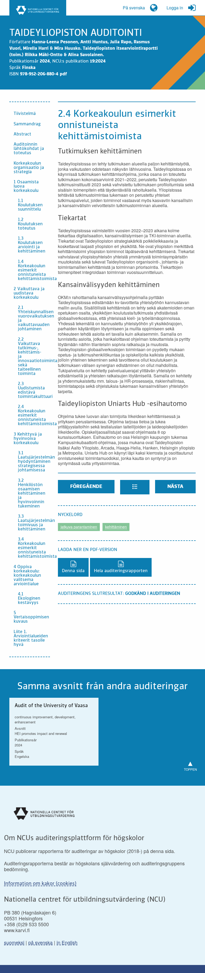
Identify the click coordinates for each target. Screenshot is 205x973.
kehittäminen (116, 526)
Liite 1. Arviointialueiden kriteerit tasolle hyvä (31, 638)
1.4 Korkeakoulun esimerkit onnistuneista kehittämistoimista (34, 270)
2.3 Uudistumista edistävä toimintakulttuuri (34, 390)
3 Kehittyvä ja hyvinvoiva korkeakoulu (28, 438)
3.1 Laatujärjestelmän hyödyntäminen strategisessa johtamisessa (34, 461)
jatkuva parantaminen (79, 526)
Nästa (175, 486)
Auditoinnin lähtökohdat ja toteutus (29, 148)
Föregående (86, 486)
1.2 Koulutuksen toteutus (30, 224)
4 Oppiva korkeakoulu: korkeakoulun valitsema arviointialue (27, 575)
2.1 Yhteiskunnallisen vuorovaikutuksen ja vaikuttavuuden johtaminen (34, 318)
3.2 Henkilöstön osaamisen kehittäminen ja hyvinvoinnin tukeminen (31, 494)
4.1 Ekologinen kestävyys (29, 598)
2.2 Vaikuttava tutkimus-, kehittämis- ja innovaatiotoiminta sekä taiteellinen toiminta (34, 357)
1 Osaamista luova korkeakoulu (26, 186)
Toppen (190, 764)
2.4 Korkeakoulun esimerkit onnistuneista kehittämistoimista (34, 415)
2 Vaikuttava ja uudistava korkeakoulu (29, 293)
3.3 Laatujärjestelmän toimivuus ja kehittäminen (34, 523)
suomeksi (14, 942)
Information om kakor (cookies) (40, 883)
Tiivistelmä (25, 114)
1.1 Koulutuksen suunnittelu (30, 205)
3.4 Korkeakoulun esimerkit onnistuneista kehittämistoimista (34, 548)
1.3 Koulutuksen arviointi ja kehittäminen (31, 245)
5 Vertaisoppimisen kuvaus (31, 617)
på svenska (40, 942)
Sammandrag (27, 124)
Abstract (22, 134)
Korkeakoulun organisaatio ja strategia (29, 167)
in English (67, 942)
